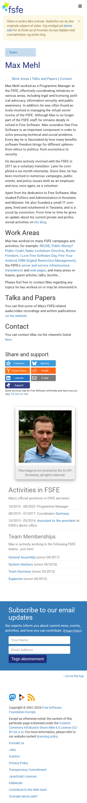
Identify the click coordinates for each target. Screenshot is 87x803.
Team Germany (19, 572)
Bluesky (45, 363)
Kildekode (15, 783)
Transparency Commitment (28, 769)
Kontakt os (16, 743)
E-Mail (44, 378)
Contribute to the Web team (28, 789)
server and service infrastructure (45, 265)
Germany (62, 514)
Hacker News (19, 370)
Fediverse (19, 363)
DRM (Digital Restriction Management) (47, 261)
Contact (66, 79)
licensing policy (47, 736)
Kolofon (14, 756)
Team (13, 52)
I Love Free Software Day (38, 256)
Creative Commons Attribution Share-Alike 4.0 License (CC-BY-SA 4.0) (43, 727)
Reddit (44, 370)
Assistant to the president (56, 521)
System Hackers (20, 564)
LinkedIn (19, 378)
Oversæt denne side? (23, 796)
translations (14, 270)
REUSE (45, 246)
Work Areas (20, 79)
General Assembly (21, 557)
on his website (16, 316)
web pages (38, 270)
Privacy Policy (18, 763)
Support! (19, 385)
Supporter (15, 579)
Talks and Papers (44, 79)
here (8, 340)
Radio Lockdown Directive (44, 251)
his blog (40, 222)
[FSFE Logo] (12, 7)
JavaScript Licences (23, 776)
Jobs (12, 750)
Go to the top (75, 676)
